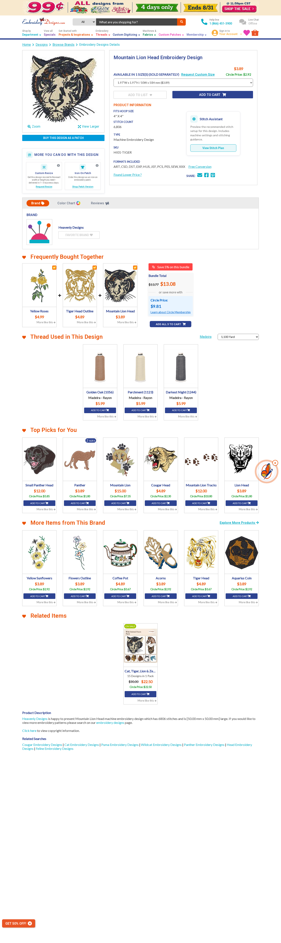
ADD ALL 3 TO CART (169, 324)
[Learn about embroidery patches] (97, 165)
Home (26, 45)
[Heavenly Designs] (39, 232)
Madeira (205, 337)
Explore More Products (238, 523)
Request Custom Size (198, 74)
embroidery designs (110, 722)
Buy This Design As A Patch (63, 138)
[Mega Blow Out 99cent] (140, 7)
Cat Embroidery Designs (82, 745)
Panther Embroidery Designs (204, 745)
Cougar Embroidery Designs (42, 745)
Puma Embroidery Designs (120, 745)
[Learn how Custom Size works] (58, 165)
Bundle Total (157, 275)
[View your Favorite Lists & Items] (246, 32)
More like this (45, 322)
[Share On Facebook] (206, 176)
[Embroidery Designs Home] (43, 22)
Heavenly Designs (35, 719)
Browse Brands (63, 45)
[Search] (181, 22)
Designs (42, 45)
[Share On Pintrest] (213, 176)
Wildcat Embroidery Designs (161, 745)
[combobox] (136, 22)
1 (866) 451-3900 (220, 23)
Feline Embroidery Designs (54, 748)
